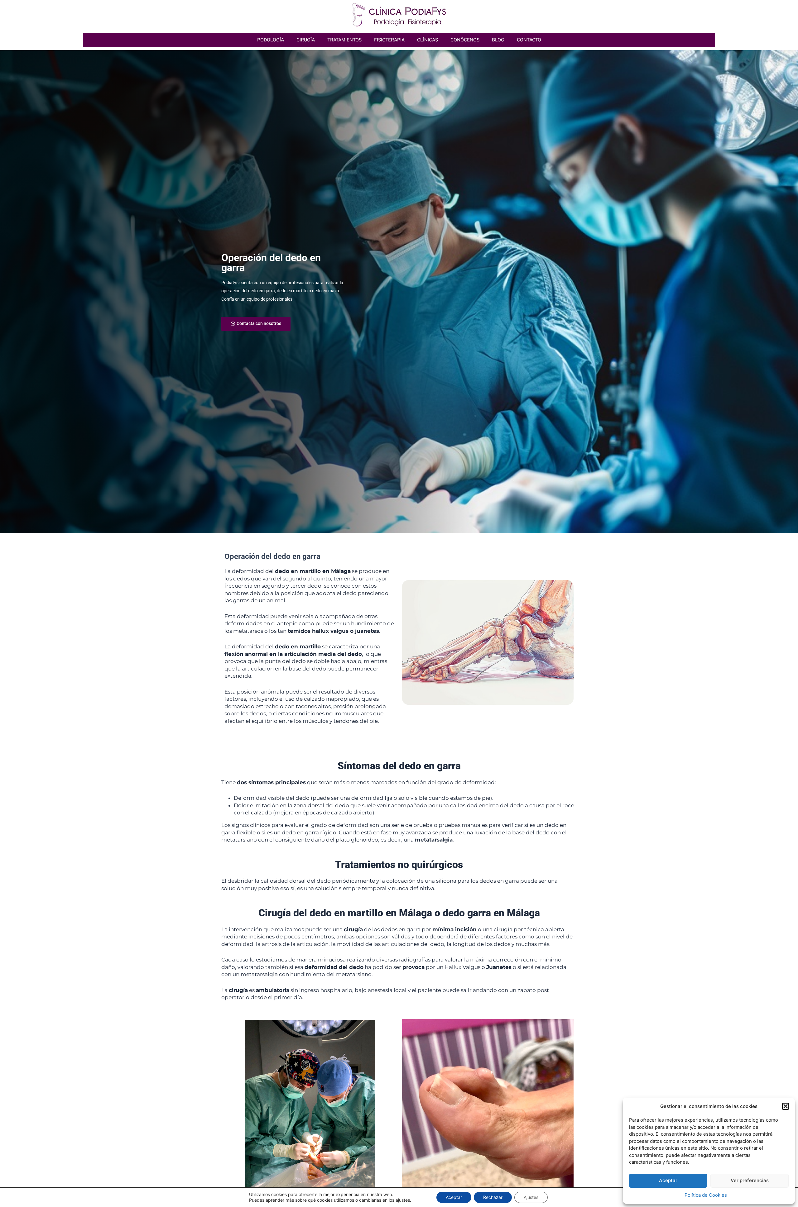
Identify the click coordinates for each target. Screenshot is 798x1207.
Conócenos (464, 40)
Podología (270, 40)
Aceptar (668, 1180)
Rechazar (492, 1197)
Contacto (529, 40)
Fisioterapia (389, 40)
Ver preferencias (750, 1180)
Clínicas (427, 40)
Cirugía (305, 40)
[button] (785, 1106)
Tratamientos (344, 40)
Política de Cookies (706, 1195)
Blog (498, 40)
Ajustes (531, 1197)
